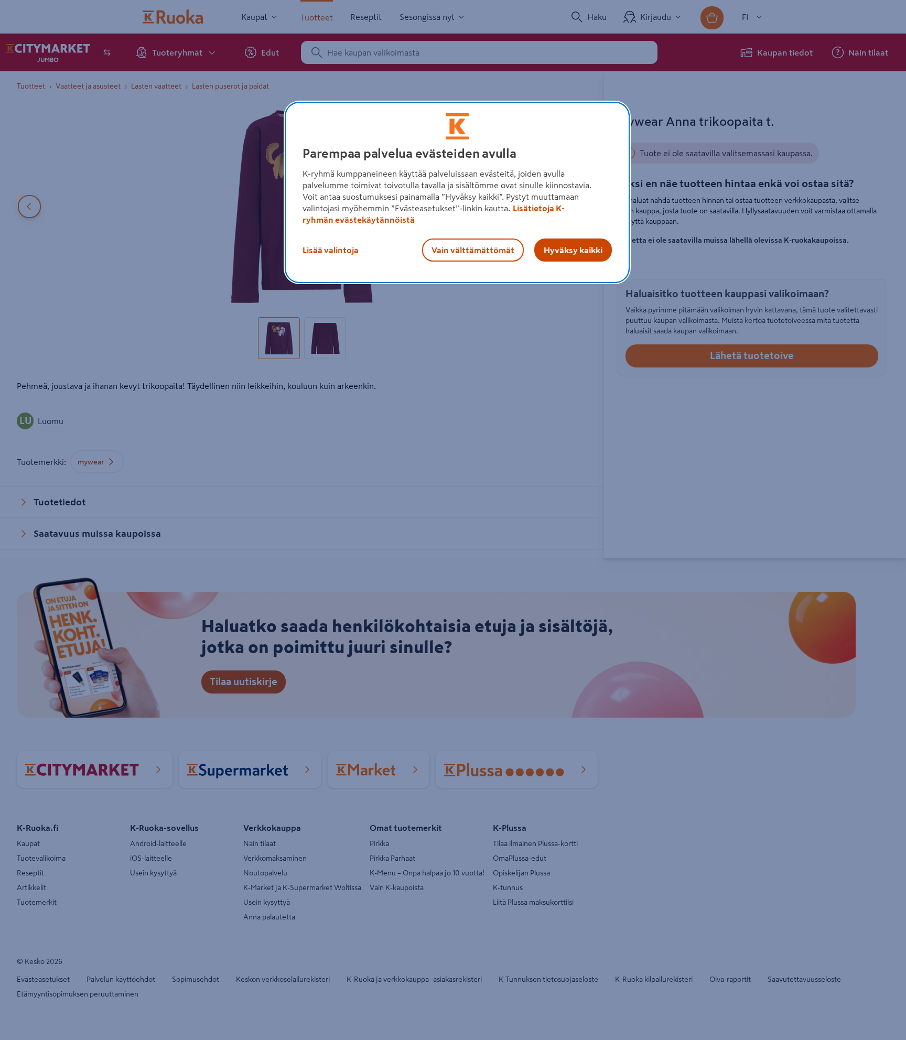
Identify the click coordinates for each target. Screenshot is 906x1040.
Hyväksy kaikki (573, 250)
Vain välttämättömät (473, 250)
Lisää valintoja (331, 250)
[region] (457, 192)
